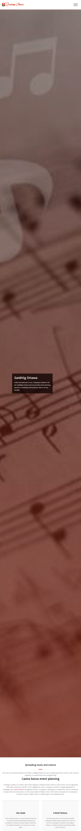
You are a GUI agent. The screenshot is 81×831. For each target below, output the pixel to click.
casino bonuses (18, 789)
